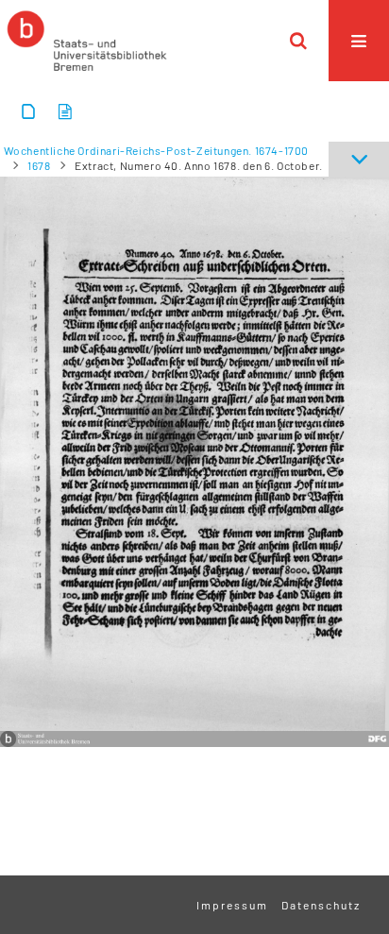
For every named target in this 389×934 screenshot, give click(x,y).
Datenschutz (321, 904)
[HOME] (87, 41)
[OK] (298, 40)
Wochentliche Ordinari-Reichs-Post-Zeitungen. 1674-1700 (156, 150)
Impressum (232, 904)
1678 (38, 165)
